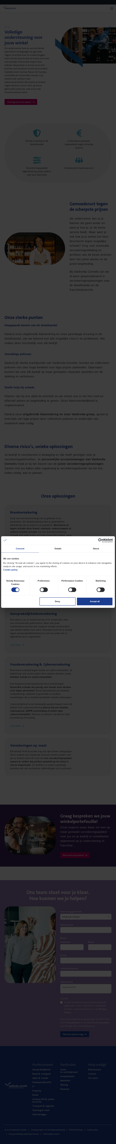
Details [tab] (58, 548)
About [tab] (96, 548)
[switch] (44, 589)
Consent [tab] (20, 548)
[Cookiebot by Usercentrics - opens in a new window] (100, 540)
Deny (57, 601)
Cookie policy (10, 570)
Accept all (95, 601)
